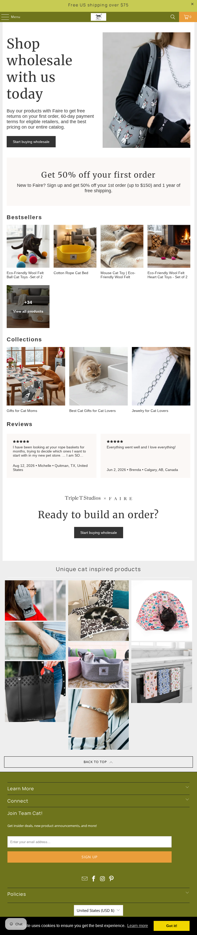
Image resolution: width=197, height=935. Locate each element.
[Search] (173, 17)
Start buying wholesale (31, 142)
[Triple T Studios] (98, 17)
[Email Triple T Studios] (85, 879)
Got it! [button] (171, 926)
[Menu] (2, 17)
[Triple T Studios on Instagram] (103, 879)
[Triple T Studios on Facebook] (94, 879)
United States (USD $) (95, 910)
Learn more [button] (137, 925)
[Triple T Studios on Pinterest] (111, 879)
